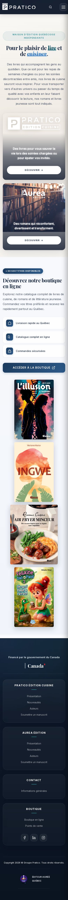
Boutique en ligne (34, 819)
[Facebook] (24, 837)
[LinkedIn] (34, 837)
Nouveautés (34, 702)
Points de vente (34, 825)
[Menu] (63, 7)
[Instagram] (43, 837)
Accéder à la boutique (31, 367)
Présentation (34, 696)
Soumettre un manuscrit (34, 714)
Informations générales (34, 791)
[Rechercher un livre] (50, 7)
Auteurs (34, 708)
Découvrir (34, 170)
